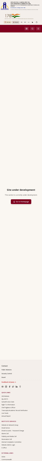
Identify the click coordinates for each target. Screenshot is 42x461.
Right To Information (8, 405)
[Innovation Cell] (20, 387)
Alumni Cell (5, 433)
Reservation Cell (7, 439)
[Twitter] (13, 387)
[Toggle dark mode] (32, 22)
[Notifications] (36, 22)
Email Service (6, 428)
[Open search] (32, 28)
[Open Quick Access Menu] (26, 28)
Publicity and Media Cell (9, 436)
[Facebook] (10, 387)
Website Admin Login (8, 445)
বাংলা (28, 22)
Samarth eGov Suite (8, 402)
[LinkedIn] (17, 387)
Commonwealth (7, 459)
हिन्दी (25, 22)
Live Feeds (5, 413)
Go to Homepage (22, 202)
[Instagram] (6, 387)
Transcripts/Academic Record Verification (15, 410)
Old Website (5, 396)
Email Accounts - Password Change (13, 431)
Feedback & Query (9, 382)
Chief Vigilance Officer (8, 407)
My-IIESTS (5, 399)
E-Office (4, 448)
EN (21, 22)
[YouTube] (3, 387)
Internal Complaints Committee (11, 442)
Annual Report (6, 416)
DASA (3, 457)
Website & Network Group (10, 425)
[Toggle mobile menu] (38, 28)
